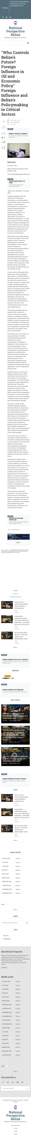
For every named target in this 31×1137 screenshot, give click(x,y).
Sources (5, 935)
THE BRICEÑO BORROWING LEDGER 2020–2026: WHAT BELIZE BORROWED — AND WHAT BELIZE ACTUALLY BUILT (21, 620)
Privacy (15, 1128)
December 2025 (7, 889)
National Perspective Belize (15, 31)
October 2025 (6, 1020)
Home (2, 550)
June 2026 (5, 866)
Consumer (5, 748)
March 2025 (6, 1047)
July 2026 (5, 862)
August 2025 (6, 1028)
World (4, 705)
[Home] (15, 23)
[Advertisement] (15, 571)
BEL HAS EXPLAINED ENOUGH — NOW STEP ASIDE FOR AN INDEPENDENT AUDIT (20, 4)
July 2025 (5, 1032)
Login (15, 1134)
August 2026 (6, 858)
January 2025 (6, 1055)
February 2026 (6, 881)
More (15, 647)
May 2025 (5, 1039)
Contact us (4, 967)
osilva (3, 121)
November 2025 (7, 893)
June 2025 (5, 1035)
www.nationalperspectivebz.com (18, 174)
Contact (18, 542)
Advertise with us (15, 1125)
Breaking (5, 8)
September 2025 (7, 1024)
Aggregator (7, 939)
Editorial (17, 122)
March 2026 (6, 878)
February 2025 (6, 1051)
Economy (5, 727)
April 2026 (5, 874)
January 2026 (6, 885)
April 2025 (5, 1043)
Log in (9, 529)
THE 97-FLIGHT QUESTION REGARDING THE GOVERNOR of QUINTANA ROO (15, 716)
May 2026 (5, 870)
